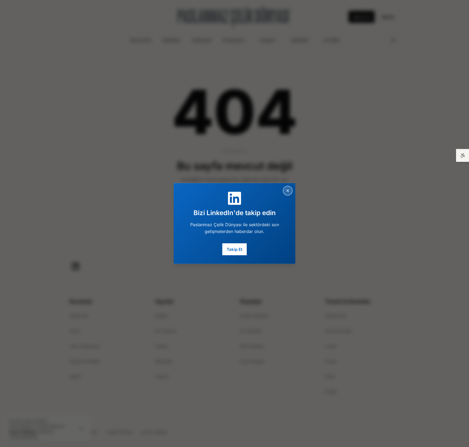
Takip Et (234, 249)
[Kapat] (287, 190)
